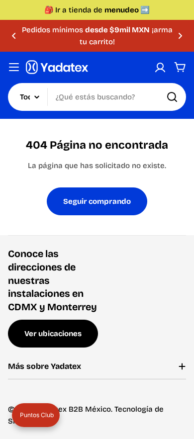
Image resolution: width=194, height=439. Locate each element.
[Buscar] (172, 97)
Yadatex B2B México (74, 409)
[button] (14, 36)
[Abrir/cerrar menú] (14, 67)
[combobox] (97, 97)
